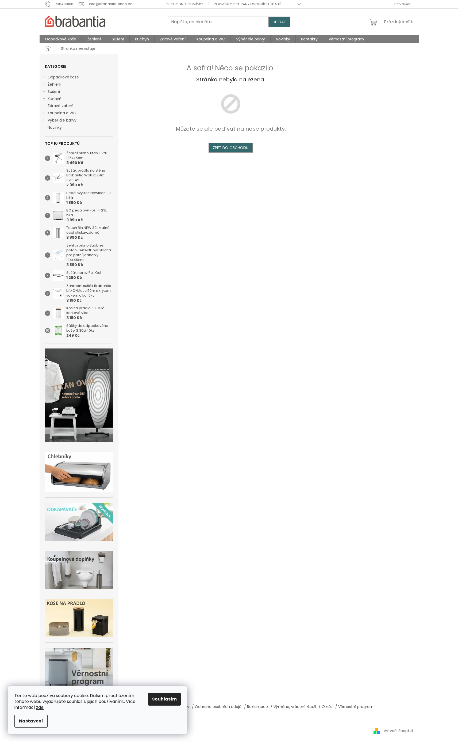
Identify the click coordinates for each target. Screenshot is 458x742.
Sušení (54, 91)
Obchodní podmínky (184, 4)
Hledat (279, 22)
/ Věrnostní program (354, 706)
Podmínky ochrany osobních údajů (247, 4)
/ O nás (326, 706)
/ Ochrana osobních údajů (216, 706)
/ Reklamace (256, 706)
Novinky (55, 127)
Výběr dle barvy (62, 120)
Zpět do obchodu (230, 147)
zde (40, 707)
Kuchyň (54, 98)
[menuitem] (61, 39)
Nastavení (31, 721)
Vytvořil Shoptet (398, 730)
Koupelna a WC (62, 113)
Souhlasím (164, 699)
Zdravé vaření (60, 105)
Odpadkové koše (63, 77)
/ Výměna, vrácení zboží (293, 706)
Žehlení (54, 84)
